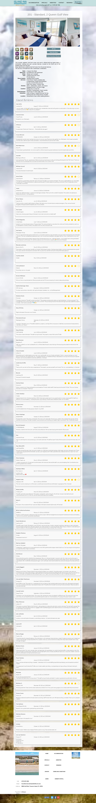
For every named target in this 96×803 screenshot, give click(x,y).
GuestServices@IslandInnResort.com (31, 783)
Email (18, 783)
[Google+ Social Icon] (58, 797)
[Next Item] (77, 32)
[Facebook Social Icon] (55, 797)
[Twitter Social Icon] (52, 797)
